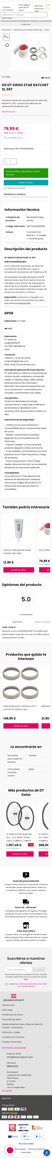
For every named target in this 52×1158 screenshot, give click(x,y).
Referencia (9, 148)
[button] (6, 37)
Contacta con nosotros (13, 1037)
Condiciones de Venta (12, 1014)
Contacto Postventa (12, 1041)
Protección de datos (11, 1019)
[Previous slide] (15, 54)
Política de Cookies (11, 1032)
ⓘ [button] (22, 137)
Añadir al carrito (26, 182)
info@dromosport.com (20, 1057)
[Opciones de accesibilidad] (46, 1152)
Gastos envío (8, 1005)
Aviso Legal (7, 1010)
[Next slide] (45, 54)
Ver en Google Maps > (16, 1087)
